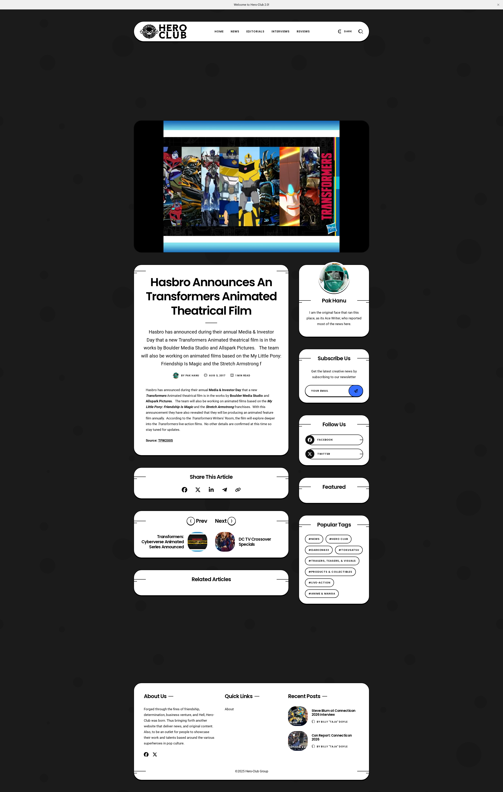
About (229, 709)
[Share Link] (238, 489)
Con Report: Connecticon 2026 (332, 737)
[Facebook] (184, 489)
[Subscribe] (356, 391)
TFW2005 (165, 440)
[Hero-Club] (163, 31)
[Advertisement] (251, 80)
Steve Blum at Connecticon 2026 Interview (333, 712)
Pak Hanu (192, 375)
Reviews (303, 31)
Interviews (281, 31)
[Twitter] (198, 489)
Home (219, 31)
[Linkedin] (211, 489)
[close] (498, 5)
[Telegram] (224, 489)
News (235, 31)
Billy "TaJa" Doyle (334, 721)
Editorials (255, 31)
